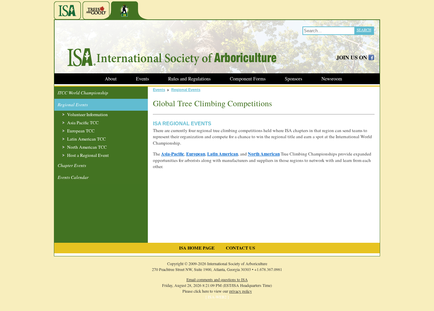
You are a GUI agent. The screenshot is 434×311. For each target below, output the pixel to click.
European (195, 153)
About (111, 78)
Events (142, 78)
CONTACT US (240, 247)
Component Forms (247, 78)
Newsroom (331, 78)
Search (364, 29)
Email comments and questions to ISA (217, 279)
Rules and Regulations (189, 78)
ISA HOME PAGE (197, 247)
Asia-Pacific (172, 153)
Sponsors (293, 78)
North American (264, 153)
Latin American (222, 153)
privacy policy (240, 291)
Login (5, 307)
